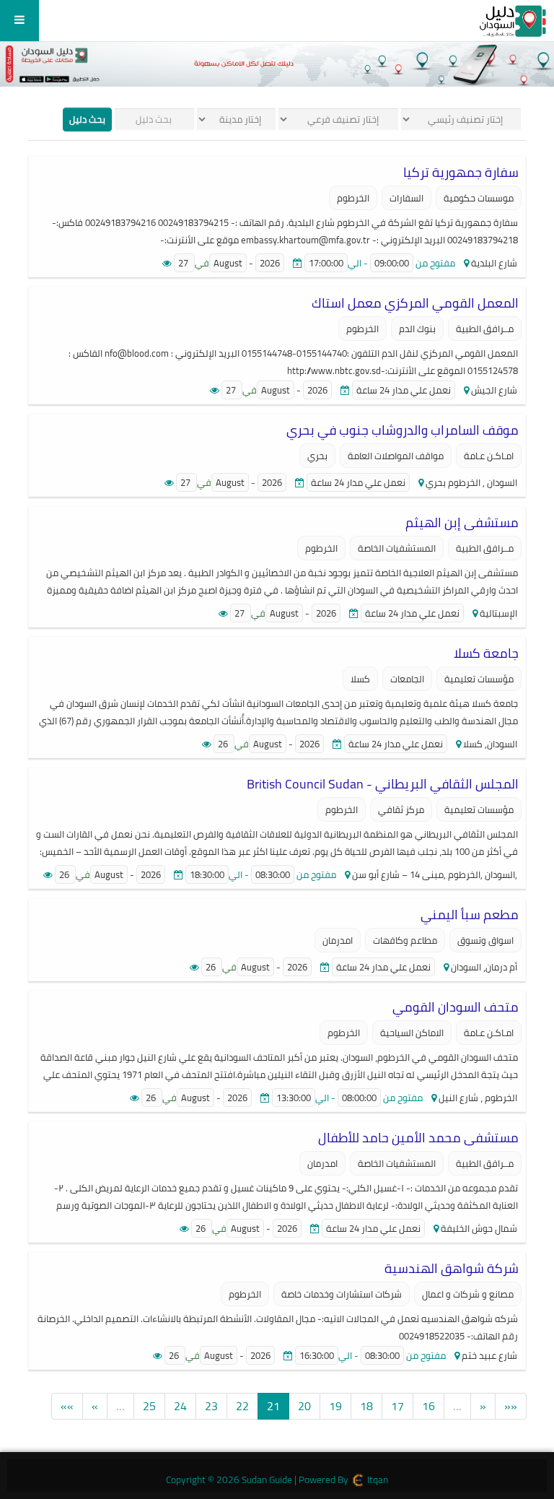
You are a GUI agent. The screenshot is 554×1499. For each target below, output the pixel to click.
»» (67, 1406)
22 (242, 1406)
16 (428, 1406)
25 (149, 1406)
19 (335, 1406)
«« (510, 1406)
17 (397, 1406)
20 (304, 1406)
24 (180, 1406)
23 (211, 1406)
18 (366, 1406)
